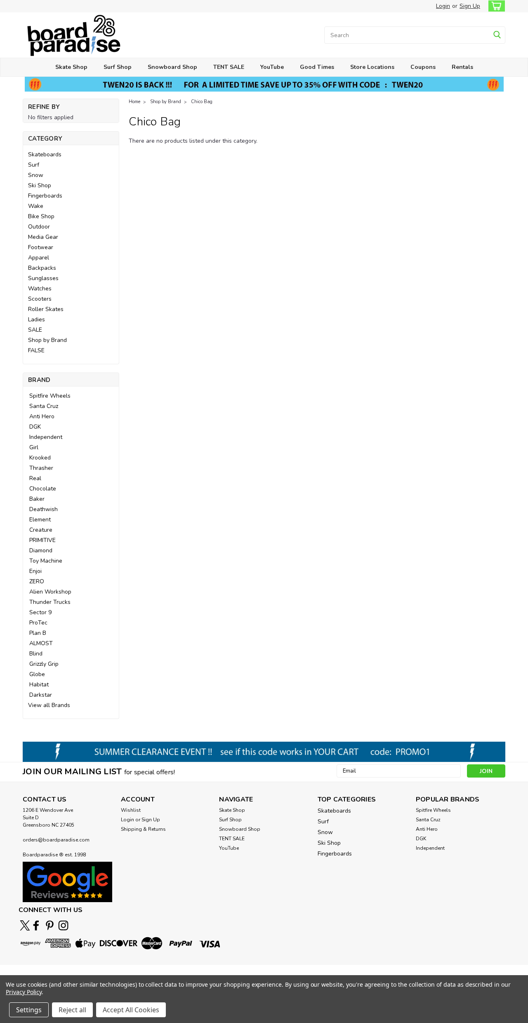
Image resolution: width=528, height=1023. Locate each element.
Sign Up (470, 6)
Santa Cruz (43, 406)
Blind (35, 654)
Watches (40, 288)
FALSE (36, 350)
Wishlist (131, 810)
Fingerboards (45, 196)
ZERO (36, 581)
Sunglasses (43, 278)
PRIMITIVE (42, 540)
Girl (33, 447)
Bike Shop (41, 216)
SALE (35, 330)
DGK (35, 427)
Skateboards (44, 154)
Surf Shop (118, 67)
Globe (37, 674)
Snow (35, 175)
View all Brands (49, 705)
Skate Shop (71, 67)
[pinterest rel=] (50, 925)
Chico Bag (201, 102)
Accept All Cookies (131, 1009)
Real (35, 478)
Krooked (40, 458)
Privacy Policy (24, 992)
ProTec (38, 623)
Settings (29, 1009)
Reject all (72, 1009)
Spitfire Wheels (50, 396)
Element (40, 519)
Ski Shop (39, 185)
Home (134, 102)
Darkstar (40, 695)
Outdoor (39, 227)
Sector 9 (40, 612)
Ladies (36, 319)
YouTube (272, 67)
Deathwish (43, 509)
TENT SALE (228, 67)
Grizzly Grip (44, 664)
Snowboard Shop (172, 67)
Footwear (40, 247)
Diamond (40, 550)
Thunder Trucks (50, 602)
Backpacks (42, 268)
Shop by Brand (47, 340)
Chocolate (42, 489)
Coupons (423, 67)
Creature (40, 530)
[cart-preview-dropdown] (494, 6)
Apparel (38, 258)
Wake (35, 206)
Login (443, 6)
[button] (67, 881)
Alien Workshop (50, 592)
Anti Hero (41, 416)
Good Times (317, 67)
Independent (45, 437)
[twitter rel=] (25, 925)
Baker (37, 499)
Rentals (462, 67)
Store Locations (372, 67)
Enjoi (35, 571)
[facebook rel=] (36, 925)
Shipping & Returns (143, 829)
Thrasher (41, 468)
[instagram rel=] (63, 925)
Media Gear (43, 237)
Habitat (39, 684)
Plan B (37, 633)
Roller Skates (46, 309)
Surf (33, 165)
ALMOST (41, 643)
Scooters (40, 299)
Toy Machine (45, 561)
